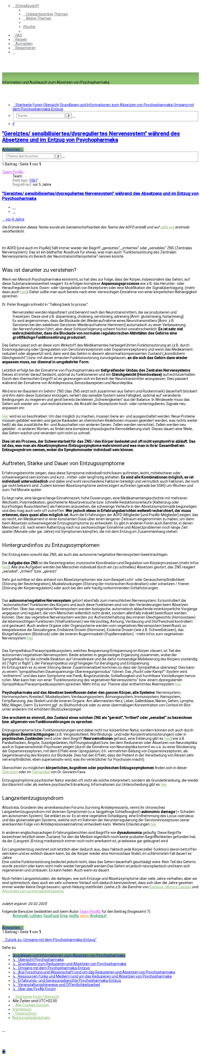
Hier (5, 416)
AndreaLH (98, 916)
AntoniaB (20, 916)
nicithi (74, 916)
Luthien (36, 916)
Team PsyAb (12, 172)
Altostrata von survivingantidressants (33, 891)
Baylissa (156, 887)
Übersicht (10, 772)
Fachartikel (41, 772)
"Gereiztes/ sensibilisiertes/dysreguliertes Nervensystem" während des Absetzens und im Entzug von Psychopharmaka (91, 136)
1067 (33, 180)
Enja (63, 916)
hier (23, 292)
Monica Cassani (178, 887)
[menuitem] (45, 14)
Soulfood (51, 916)
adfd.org (167, 227)
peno (84, 916)
